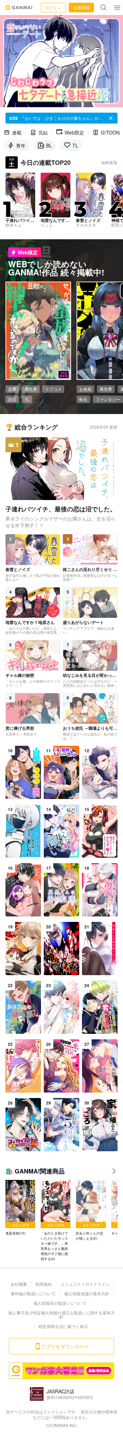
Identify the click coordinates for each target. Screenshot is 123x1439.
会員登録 (81, 7)
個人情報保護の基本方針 (86, 1293)
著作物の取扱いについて (33, 1293)
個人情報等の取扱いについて (60, 1303)
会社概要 (19, 1284)
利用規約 (44, 1284)
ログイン (53, 7)
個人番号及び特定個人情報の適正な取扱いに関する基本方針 (61, 1315)
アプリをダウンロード (65, 1346)
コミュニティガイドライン (85, 1284)
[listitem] (20, 1208)
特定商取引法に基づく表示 (63, 1326)
